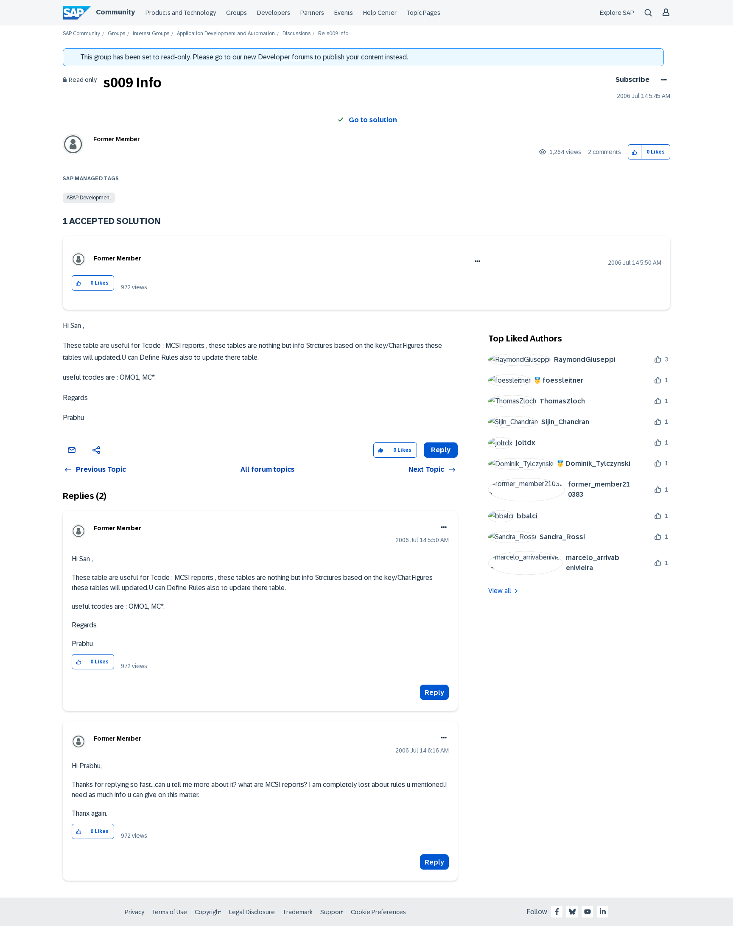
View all (499, 590)
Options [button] (662, 80)
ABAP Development (89, 198)
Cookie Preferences (378, 912)
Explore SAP (617, 12)
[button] (634, 152)
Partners (312, 12)
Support (331, 912)
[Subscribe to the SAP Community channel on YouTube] (587, 911)
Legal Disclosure (252, 912)
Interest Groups (151, 33)
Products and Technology (180, 12)
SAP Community (81, 33)
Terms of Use (169, 912)
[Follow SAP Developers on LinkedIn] (602, 911)
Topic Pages (423, 12)
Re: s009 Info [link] (333, 33)
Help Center (380, 12)
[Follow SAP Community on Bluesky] (572, 911)
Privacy (134, 912)
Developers (273, 12)
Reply (434, 692)
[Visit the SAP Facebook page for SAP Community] (557, 911)
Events (343, 12)
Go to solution (373, 119)
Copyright (208, 912)
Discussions (297, 33)
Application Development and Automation (226, 33)
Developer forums (285, 57)
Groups (236, 12)
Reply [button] (440, 449)
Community (115, 12)
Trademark (298, 912)
